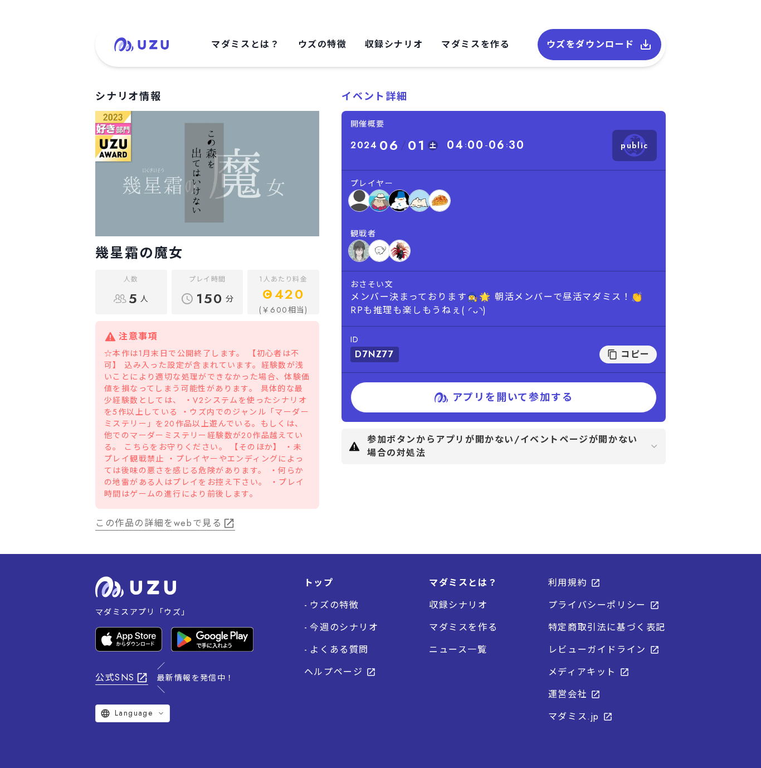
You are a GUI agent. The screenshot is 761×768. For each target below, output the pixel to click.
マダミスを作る (475, 44)
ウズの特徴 (322, 44)
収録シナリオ (394, 44)
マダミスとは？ (245, 44)
